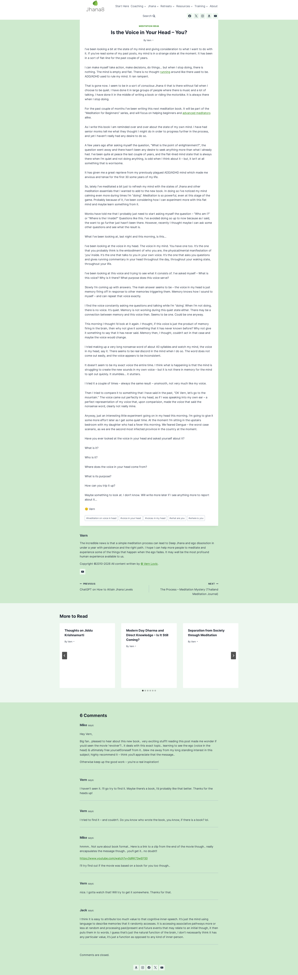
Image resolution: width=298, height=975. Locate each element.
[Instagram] (202, 16)
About (214, 6)
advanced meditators (196, 113)
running (165, 71)
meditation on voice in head (101, 518)
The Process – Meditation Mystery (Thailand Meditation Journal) (189, 589)
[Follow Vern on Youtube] (82, 571)
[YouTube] (215, 16)
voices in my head (155, 518)
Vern (149, 40)
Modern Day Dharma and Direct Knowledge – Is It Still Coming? (147, 635)
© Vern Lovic (149, 563)
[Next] (233, 655)
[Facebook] (189, 16)
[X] (196, 16)
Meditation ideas (149, 26)
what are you (177, 518)
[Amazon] (209, 16)
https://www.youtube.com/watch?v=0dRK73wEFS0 (114, 858)
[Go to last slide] (64, 655)
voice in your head (130, 518)
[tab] (143, 690)
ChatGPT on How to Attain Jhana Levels (106, 586)
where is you (196, 518)
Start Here (122, 6)
